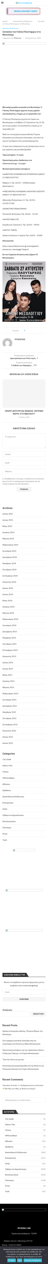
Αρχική (4, 21)
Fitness (25, 1130)
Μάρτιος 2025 (8, 538)
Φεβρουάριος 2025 (10, 545)
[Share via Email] (36, 331)
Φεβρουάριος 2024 (10, 619)
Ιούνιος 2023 (7, 669)
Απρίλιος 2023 (8, 681)
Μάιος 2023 (7, 675)
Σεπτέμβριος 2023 (10, 650)
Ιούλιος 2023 (7, 662)
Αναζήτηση (7, 1010)
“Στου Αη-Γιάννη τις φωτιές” (13, 1059)
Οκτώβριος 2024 (9, 569)
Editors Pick (25, 1124)
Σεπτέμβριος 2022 (10, 724)
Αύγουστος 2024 (9, 582)
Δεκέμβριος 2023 (9, 631)
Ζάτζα (25, 1163)
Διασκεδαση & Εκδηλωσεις (22, 21)
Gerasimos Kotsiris (9, 1085)
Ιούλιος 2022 (7, 737)
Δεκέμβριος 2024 (9, 557)
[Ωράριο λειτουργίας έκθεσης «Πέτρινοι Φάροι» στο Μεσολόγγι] (24, 393)
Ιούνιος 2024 (7, 594)
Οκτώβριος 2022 (9, 718)
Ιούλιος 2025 (7, 514)
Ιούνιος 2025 (7, 520)
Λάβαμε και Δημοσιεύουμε (25, 1169)
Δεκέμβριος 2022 (9, 706)
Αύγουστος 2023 (9, 656)
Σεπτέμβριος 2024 (10, 576)
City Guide (25, 1119)
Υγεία (25, 1191)
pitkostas (17, 38)
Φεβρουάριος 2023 (10, 693)
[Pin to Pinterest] (33, 331)
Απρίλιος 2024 (8, 607)
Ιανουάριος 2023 (9, 700)
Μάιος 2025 (7, 526)
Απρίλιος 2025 (8, 532)
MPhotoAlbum (25, 1135)
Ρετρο (25, 1186)
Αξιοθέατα (25, 1147)
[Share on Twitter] (31, 331)
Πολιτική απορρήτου (33, 1260)
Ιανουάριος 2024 (9, 625)
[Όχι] (45, 1255)
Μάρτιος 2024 (8, 613)
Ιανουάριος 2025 (9, 551)
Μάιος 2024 (7, 600)
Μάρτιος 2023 (8, 687)
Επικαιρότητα (25, 1158)
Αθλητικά (25, 1141)
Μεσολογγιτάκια (25, 1175)
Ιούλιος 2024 (7, 588)
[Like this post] (26, 331)
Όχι (19, 1260)
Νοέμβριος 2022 (9, 712)
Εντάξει (12, 1260)
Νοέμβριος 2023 (9, 638)
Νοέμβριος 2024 (9, 563)
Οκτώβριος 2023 (9, 644)
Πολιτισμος (25, 1180)
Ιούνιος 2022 (7, 743)
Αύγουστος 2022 (9, 731)
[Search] (45, 3)
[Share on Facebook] (29, 331)
